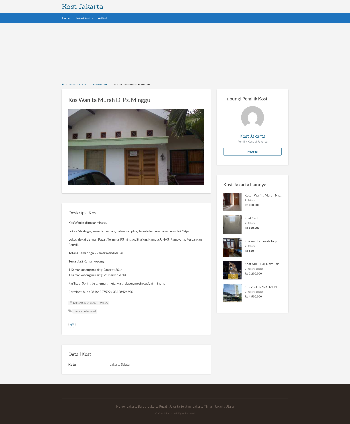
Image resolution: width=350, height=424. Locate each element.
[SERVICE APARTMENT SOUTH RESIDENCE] (232, 293)
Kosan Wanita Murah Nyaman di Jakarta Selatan (278, 195)
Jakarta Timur (202, 406)
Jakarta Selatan (180, 406)
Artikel (102, 18)
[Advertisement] (175, 50)
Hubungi (252, 151)
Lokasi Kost (83, 18)
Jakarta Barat (136, 406)
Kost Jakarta (82, 6)
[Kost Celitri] (232, 224)
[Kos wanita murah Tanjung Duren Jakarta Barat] (232, 247)
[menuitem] (66, 18)
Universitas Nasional (85, 311)
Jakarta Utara (224, 406)
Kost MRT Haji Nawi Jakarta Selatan (270, 264)
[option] (136, 147)
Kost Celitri (252, 218)
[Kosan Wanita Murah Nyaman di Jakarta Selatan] (232, 201)
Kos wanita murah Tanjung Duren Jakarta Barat (277, 241)
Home (66, 18)
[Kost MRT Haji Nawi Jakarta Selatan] (232, 270)
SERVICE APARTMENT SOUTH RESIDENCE (277, 287)
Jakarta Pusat (157, 406)
